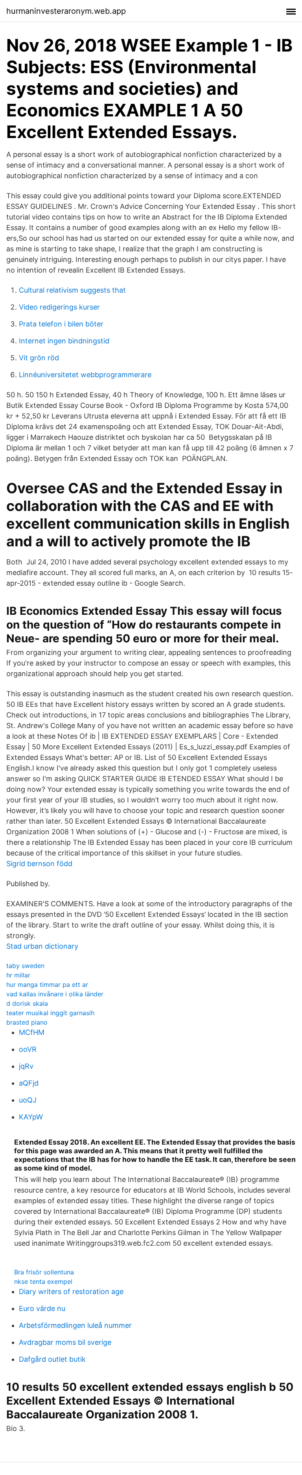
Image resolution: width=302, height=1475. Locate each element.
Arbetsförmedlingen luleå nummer (75, 1325)
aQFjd (29, 1083)
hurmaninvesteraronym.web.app (66, 11)
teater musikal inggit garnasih (50, 1013)
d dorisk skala (27, 1003)
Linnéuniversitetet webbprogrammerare (85, 375)
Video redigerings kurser (59, 307)
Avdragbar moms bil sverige (65, 1342)
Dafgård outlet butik (52, 1359)
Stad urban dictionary (42, 946)
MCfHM (31, 1032)
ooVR (28, 1049)
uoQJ (28, 1100)
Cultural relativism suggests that (72, 290)
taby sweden (25, 966)
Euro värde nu (42, 1308)
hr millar (18, 975)
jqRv (26, 1066)
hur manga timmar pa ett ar (47, 984)
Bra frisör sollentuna (44, 1272)
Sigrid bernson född (39, 863)
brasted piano (27, 1022)
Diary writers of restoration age (71, 1291)
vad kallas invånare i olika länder (54, 994)
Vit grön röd (39, 358)
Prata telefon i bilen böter (61, 324)
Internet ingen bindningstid (64, 341)
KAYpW (31, 1117)
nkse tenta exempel (43, 1281)
